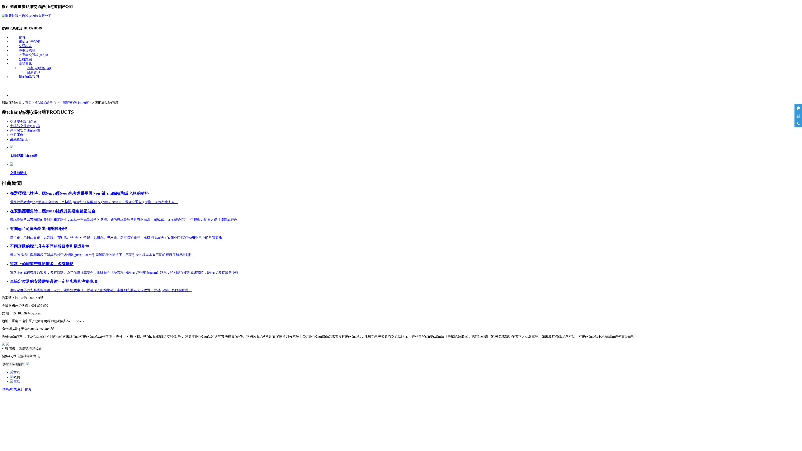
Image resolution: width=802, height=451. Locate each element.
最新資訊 (33, 72)
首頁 (22, 37)
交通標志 (25, 46)
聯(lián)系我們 (29, 77)
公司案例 (25, 59)
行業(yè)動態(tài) (39, 68)
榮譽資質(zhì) (19, 139)
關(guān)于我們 (30, 41)
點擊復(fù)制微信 (13, 364)
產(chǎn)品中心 (45, 102)
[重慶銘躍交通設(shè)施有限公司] (27, 16)
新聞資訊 (25, 63)
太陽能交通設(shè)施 (33, 55)
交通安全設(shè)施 (23, 121)
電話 (16, 381)
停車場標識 (27, 50)
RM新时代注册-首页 (16, 389)
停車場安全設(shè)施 (25, 130)
